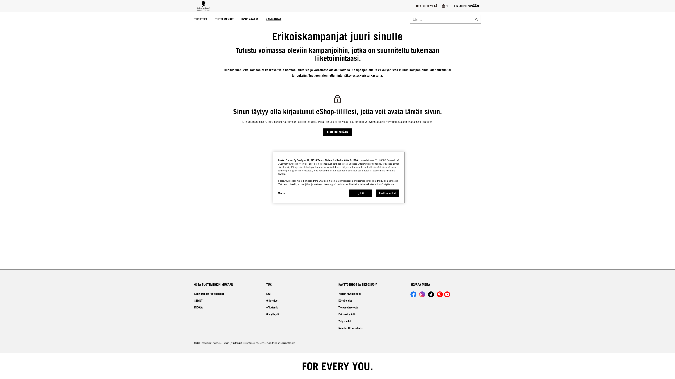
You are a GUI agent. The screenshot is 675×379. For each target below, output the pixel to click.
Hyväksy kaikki (387, 193)
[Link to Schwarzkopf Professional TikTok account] (431, 294)
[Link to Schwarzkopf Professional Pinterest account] (440, 294)
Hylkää (360, 193)
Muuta (281, 193)
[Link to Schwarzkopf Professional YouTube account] (447, 294)
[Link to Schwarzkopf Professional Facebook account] (413, 294)
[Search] (476, 19)
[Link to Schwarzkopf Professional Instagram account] (422, 294)
